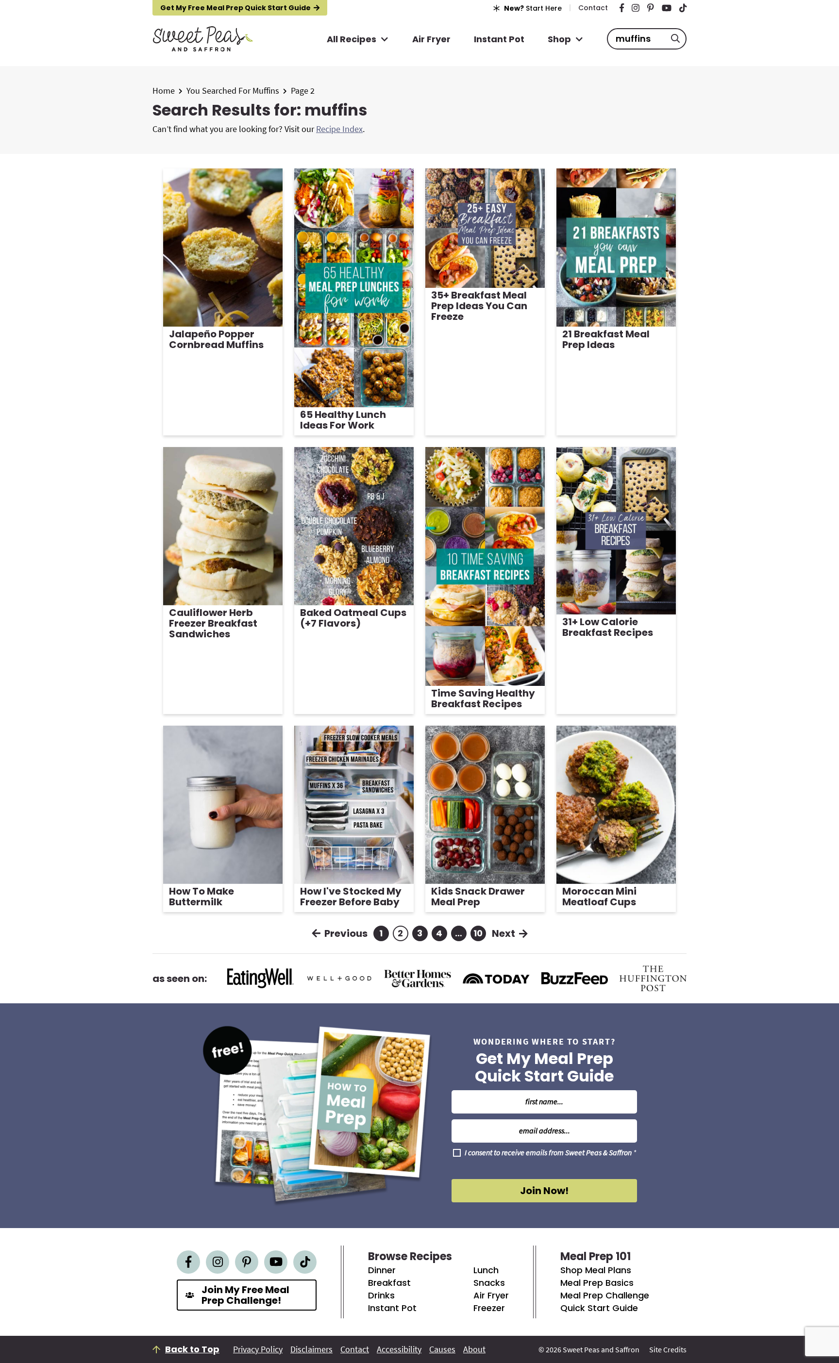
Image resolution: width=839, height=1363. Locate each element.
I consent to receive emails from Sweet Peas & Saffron (550, 1152)
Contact (354, 1349)
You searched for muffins (232, 90)
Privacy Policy (258, 1349)
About (474, 1349)
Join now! (544, 1190)
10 (478, 934)
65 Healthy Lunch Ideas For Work (343, 420)
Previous (346, 933)
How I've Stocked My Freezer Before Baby (351, 896)
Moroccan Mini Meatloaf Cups (599, 896)
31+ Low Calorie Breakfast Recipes (607, 627)
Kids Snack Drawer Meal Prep (478, 896)
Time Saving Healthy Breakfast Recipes (483, 698)
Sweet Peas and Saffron (202, 38)
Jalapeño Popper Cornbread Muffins (216, 339)
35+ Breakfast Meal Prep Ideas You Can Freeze (479, 306)
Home (163, 90)
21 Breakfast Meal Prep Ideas (606, 339)
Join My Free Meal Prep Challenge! (245, 1295)
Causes (442, 1349)
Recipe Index (339, 128)
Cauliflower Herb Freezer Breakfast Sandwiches (213, 623)
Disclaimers (311, 1349)
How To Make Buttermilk (201, 896)
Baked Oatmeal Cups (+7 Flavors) (353, 618)
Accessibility (399, 1349)
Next (503, 933)
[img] (622, 7)
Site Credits (668, 1349)
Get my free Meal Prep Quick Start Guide (235, 8)
